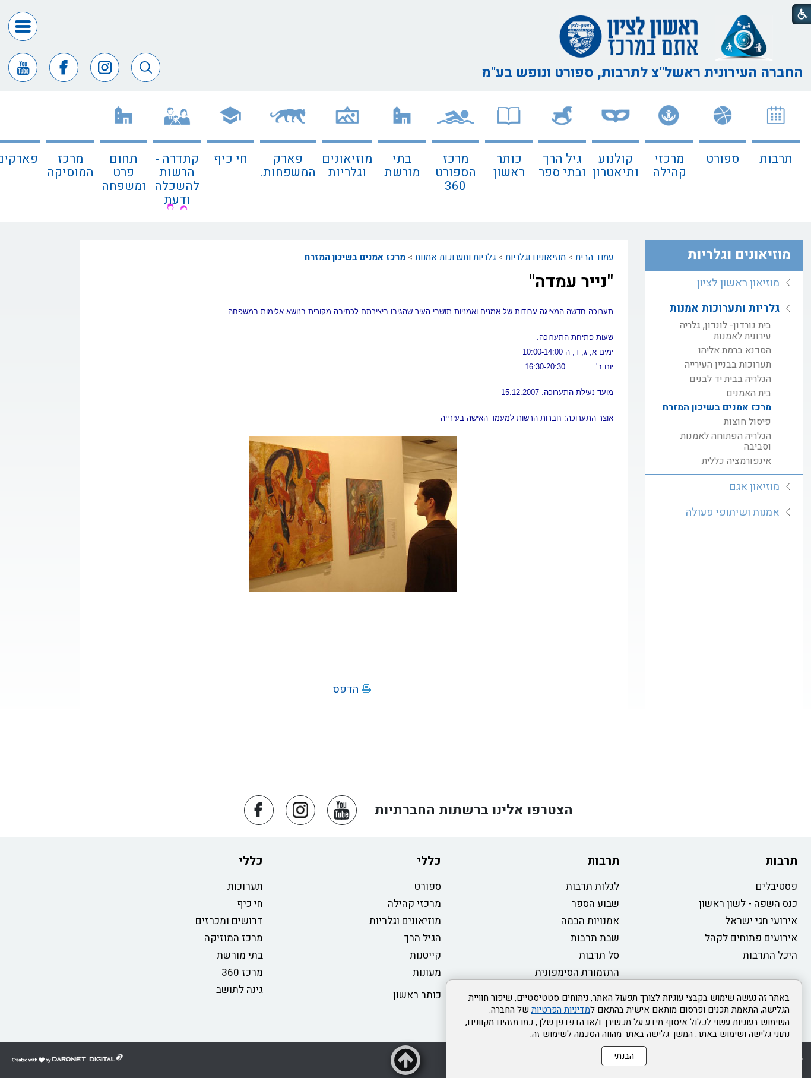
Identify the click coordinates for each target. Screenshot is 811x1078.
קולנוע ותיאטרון (616, 166)
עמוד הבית (594, 257)
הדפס (346, 689)
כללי (429, 861)
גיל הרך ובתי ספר (562, 166)
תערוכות (245, 886)
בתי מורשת (402, 166)
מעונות (427, 972)
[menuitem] (776, 156)
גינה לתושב (239, 989)
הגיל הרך (422, 938)
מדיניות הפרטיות (560, 1009)
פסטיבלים (776, 886)
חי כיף (231, 159)
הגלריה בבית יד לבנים (730, 379)
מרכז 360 (242, 972)
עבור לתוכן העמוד (405, 11)
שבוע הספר (595, 903)
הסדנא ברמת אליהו (734, 350)
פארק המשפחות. (288, 166)
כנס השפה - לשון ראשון (748, 903)
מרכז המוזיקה (233, 938)
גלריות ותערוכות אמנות (455, 257)
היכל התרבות (770, 955)
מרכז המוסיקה (70, 166)
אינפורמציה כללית (736, 461)
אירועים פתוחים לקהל (751, 938)
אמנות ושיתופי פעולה (733, 512)
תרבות (776, 159)
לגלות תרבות (592, 886)
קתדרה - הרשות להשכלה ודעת (176, 179)
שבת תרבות (595, 938)
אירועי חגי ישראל (761, 920)
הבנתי (624, 1056)
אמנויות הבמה (590, 920)
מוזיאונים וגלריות (347, 166)
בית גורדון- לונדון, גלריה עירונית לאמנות (725, 330)
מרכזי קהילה (669, 166)
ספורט (722, 159)
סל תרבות (599, 955)
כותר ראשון (509, 166)
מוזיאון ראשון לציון (738, 283)
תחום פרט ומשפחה (124, 172)
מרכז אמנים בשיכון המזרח (355, 257)
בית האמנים (748, 393)
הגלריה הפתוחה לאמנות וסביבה (725, 441)
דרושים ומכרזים (229, 920)
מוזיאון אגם (754, 487)
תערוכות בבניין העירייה (728, 365)
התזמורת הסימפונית (577, 972)
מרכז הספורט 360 (455, 172)
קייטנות (425, 955)
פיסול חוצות (747, 422)
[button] (23, 26)
